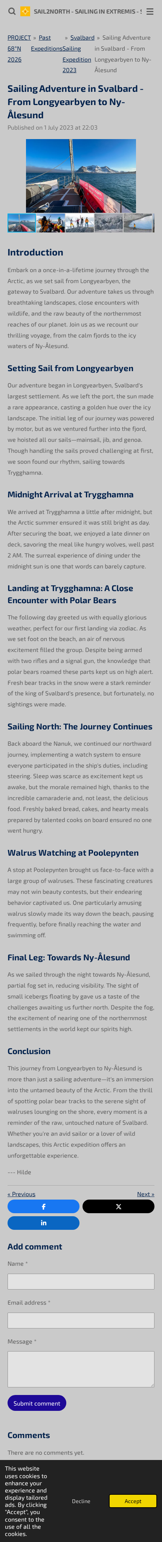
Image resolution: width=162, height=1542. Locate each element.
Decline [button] (81, 1501)
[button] (148, 146)
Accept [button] (133, 1501)
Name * (18, 1263)
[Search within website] (12, 11)
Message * (22, 1341)
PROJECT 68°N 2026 (19, 48)
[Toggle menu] (150, 11)
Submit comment (37, 1403)
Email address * (29, 1302)
